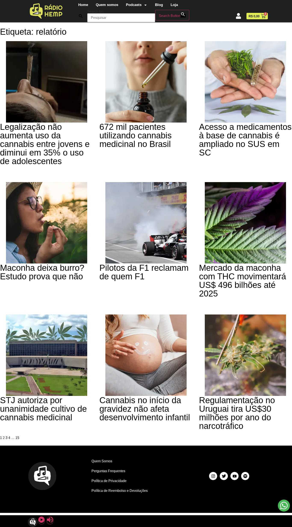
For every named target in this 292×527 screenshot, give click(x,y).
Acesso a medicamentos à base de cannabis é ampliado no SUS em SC (245, 139)
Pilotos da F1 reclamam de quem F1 (144, 272)
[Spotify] (245, 476)
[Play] (41, 520)
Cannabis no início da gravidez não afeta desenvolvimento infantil (144, 408)
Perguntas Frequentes (108, 471)
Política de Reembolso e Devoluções (119, 491)
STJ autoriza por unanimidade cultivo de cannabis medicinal (43, 408)
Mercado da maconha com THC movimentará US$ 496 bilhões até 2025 (242, 280)
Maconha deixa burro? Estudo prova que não (42, 272)
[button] (80, 16)
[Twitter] (224, 476)
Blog (159, 5)
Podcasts (134, 5)
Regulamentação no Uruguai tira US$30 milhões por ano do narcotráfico (237, 413)
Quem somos (107, 5)
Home (83, 5)
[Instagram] (213, 476)
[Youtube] (234, 476)
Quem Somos (101, 461)
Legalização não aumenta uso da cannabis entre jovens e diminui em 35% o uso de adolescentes (45, 144)
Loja (174, 5)
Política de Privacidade (109, 481)
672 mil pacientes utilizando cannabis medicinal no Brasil (135, 135)
